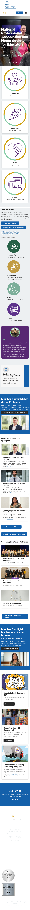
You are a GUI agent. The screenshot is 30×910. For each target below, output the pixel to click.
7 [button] (18, 62)
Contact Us (15, 845)
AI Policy (15, 867)
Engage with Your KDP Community (13, 227)
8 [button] (20, 62)
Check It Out (9, 704)
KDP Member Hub (10, 8)
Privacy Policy (15, 864)
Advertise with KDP (15, 850)
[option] (15, 43)
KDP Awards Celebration (12, 603)
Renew (7, 3)
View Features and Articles (11, 527)
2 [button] (9, 62)
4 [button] (13, 62)
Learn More (8, 740)
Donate (7, 4)
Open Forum (15, 859)
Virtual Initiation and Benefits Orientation (13, 559)
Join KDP (5, 55)
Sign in (20, 13)
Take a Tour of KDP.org (10, 223)
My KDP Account (10, 6)
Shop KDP (8, 5)
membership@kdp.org (17, 834)
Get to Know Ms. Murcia (10, 648)
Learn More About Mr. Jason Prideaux (15, 412)
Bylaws (15, 851)
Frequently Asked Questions (15, 846)
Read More (10, 466)
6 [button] (16, 62)
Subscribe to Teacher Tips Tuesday (14, 534)
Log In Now (15, 55)
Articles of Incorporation (15, 853)
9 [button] (22, 62)
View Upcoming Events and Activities (12, 616)
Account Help (15, 848)
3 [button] (11, 62)
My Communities (15, 858)
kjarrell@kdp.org (13, 775)
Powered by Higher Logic (15, 908)
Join (6, 1)
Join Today (15, 799)
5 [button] (15, 62)
